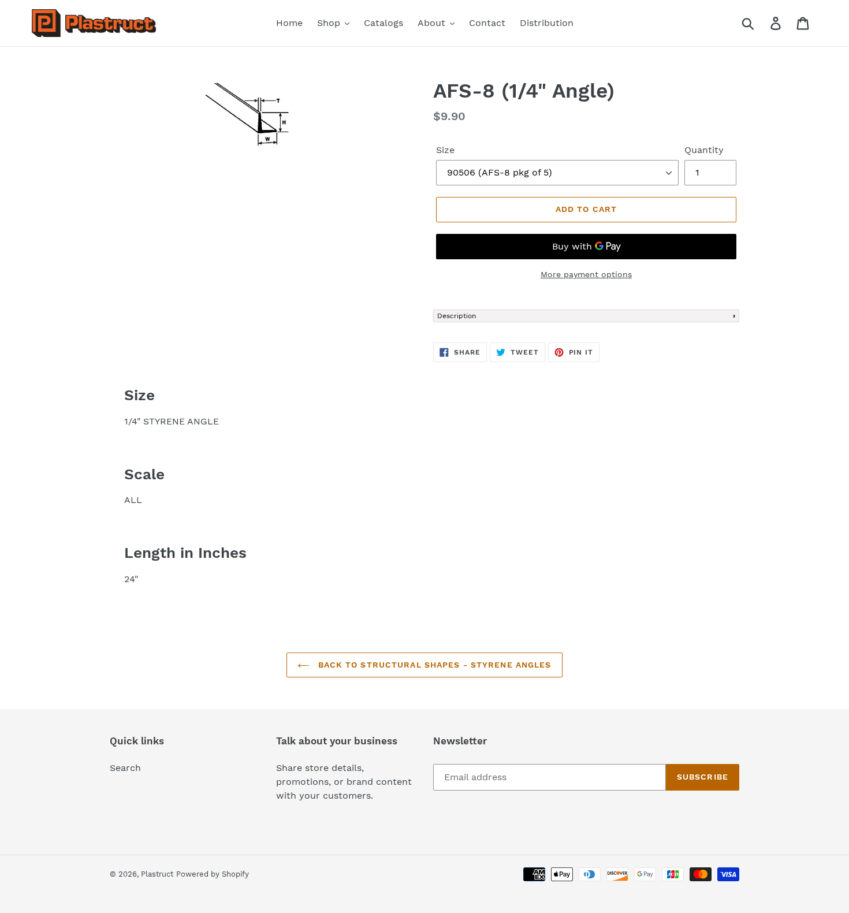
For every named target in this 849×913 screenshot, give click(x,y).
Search (125, 767)
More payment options (586, 274)
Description (456, 316)
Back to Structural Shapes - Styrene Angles (433, 664)
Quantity (704, 149)
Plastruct (157, 874)
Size (445, 149)
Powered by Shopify (212, 874)
